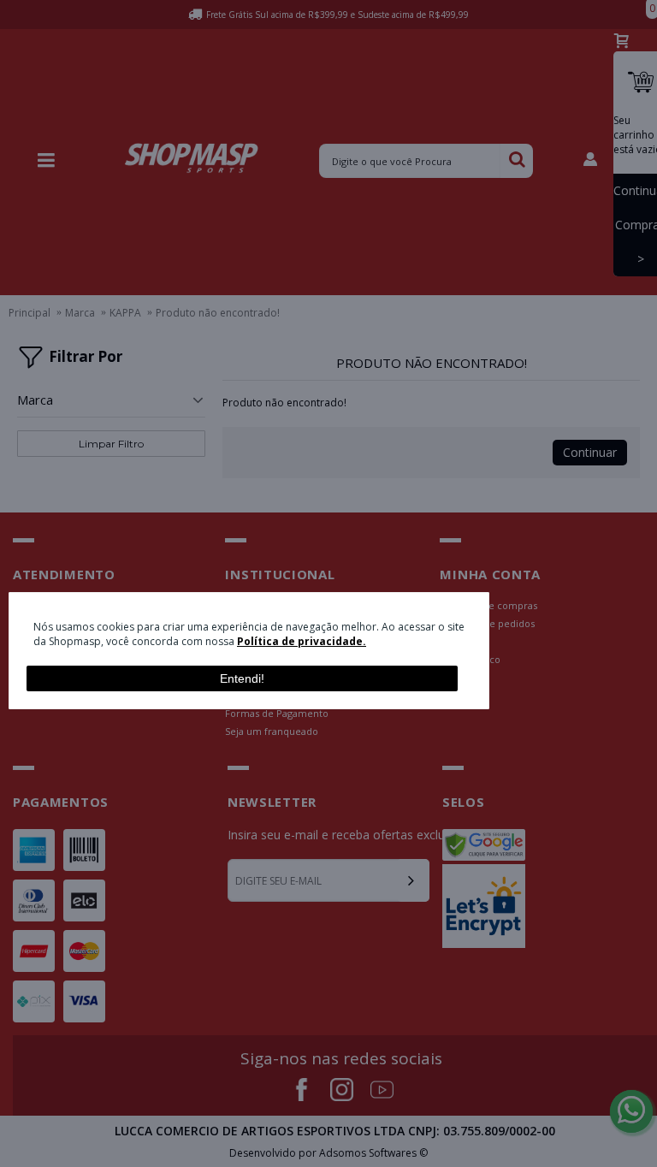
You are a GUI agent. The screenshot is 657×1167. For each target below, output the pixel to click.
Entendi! (242, 678)
